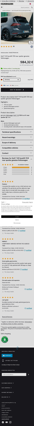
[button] (3, 202)
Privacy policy (25, 202)
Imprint (31, 202)
